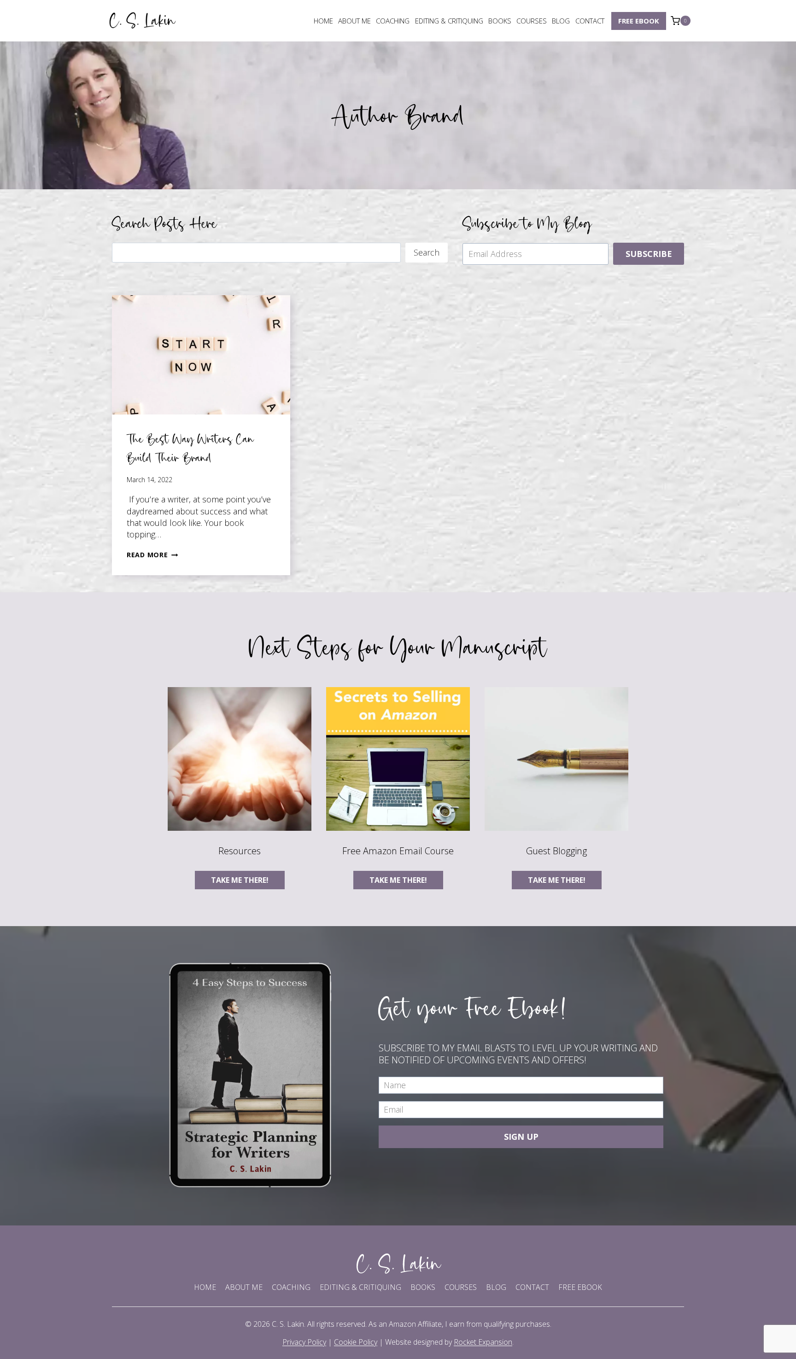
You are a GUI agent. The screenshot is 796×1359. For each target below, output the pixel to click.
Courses (531, 20)
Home (323, 20)
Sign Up (521, 1136)
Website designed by (448, 1342)
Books (499, 20)
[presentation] (201, 354)
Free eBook (638, 20)
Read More (152, 554)
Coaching (393, 20)
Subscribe (649, 253)
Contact (589, 20)
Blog (561, 20)
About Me (354, 20)
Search (426, 252)
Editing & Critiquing (449, 20)
